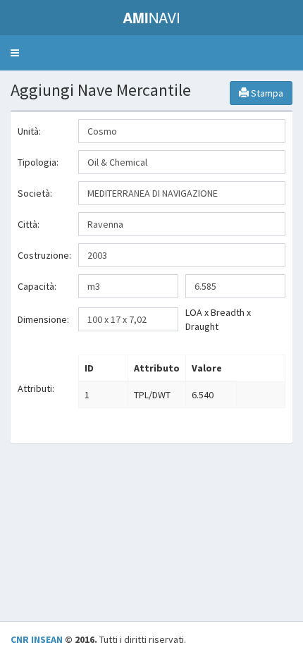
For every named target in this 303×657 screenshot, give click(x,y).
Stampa (266, 93)
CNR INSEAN (37, 639)
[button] (15, 52)
